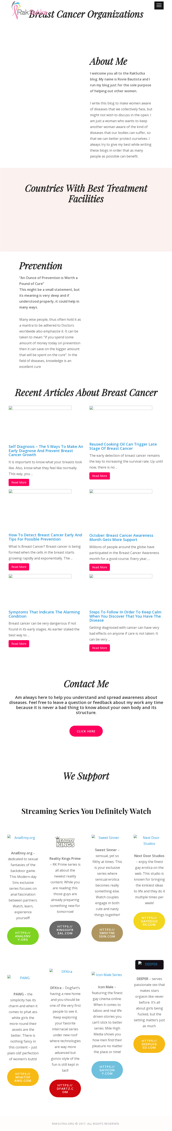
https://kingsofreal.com (65, 929)
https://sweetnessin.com (107, 932)
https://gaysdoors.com (149, 921)
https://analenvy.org (23, 936)
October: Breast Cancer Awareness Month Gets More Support (121, 537)
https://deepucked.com (149, 1044)
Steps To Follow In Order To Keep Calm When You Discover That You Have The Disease (125, 616)
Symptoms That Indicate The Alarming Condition (44, 614)
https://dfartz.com (65, 1088)
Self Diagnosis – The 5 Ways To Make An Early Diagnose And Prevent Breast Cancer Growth (46, 450)
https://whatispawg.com (22, 1077)
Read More (18, 482)
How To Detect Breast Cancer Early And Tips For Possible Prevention (45, 537)
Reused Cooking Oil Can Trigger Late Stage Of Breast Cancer (123, 446)
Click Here (86, 731)
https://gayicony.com (107, 1069)
